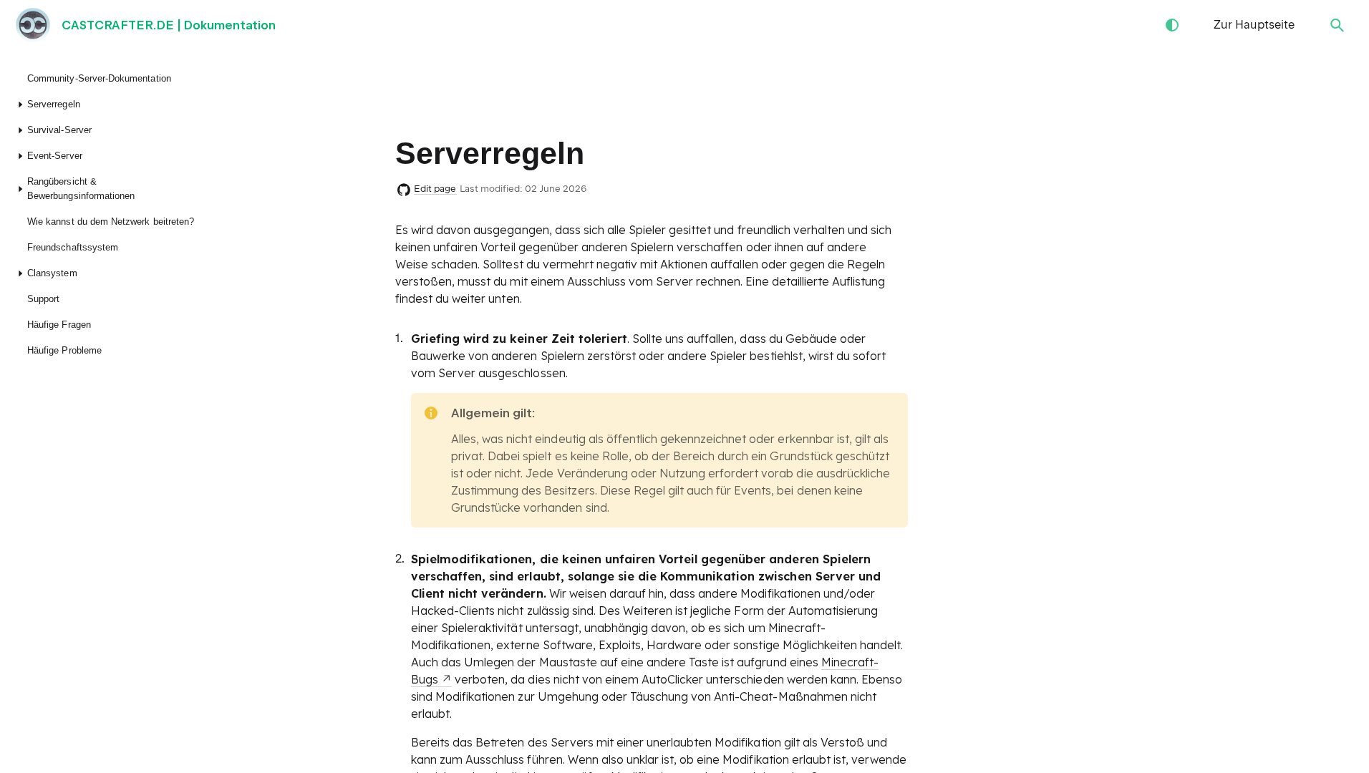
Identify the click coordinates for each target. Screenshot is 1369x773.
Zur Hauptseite (1254, 24)
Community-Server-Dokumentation (99, 78)
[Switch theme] (1172, 25)
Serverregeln (53, 104)
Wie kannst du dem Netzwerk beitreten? (110, 221)
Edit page (435, 188)
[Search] (1337, 25)
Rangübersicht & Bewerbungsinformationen (81, 188)
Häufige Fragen (59, 324)
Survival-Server (59, 130)
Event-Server (54, 155)
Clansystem (52, 273)
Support (43, 298)
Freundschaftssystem (72, 247)
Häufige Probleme (64, 350)
